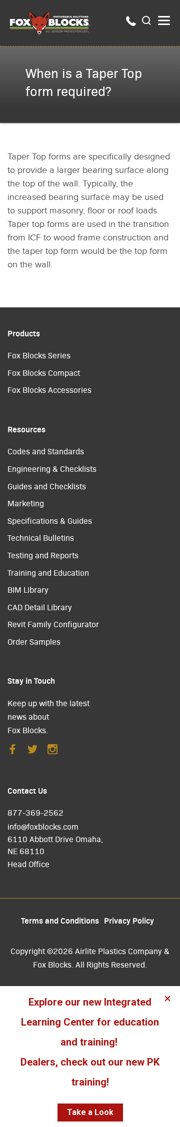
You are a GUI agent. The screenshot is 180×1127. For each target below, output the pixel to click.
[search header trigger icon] (147, 21)
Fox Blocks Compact (44, 372)
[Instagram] (53, 752)
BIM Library (28, 589)
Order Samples (34, 641)
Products (24, 332)
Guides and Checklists (47, 486)
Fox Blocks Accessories (50, 389)
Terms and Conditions (60, 920)
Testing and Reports (43, 555)
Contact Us (27, 790)
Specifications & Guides (50, 520)
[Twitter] (33, 752)
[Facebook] (13, 752)
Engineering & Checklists (52, 468)
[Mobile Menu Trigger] (164, 20)
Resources (27, 428)
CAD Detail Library (40, 607)
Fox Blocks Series (39, 355)
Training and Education (48, 572)
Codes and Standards (46, 451)
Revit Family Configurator (53, 624)
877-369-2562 (36, 812)
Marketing (26, 503)
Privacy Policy (129, 920)
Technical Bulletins (41, 537)
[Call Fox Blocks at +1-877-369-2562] (131, 23)
